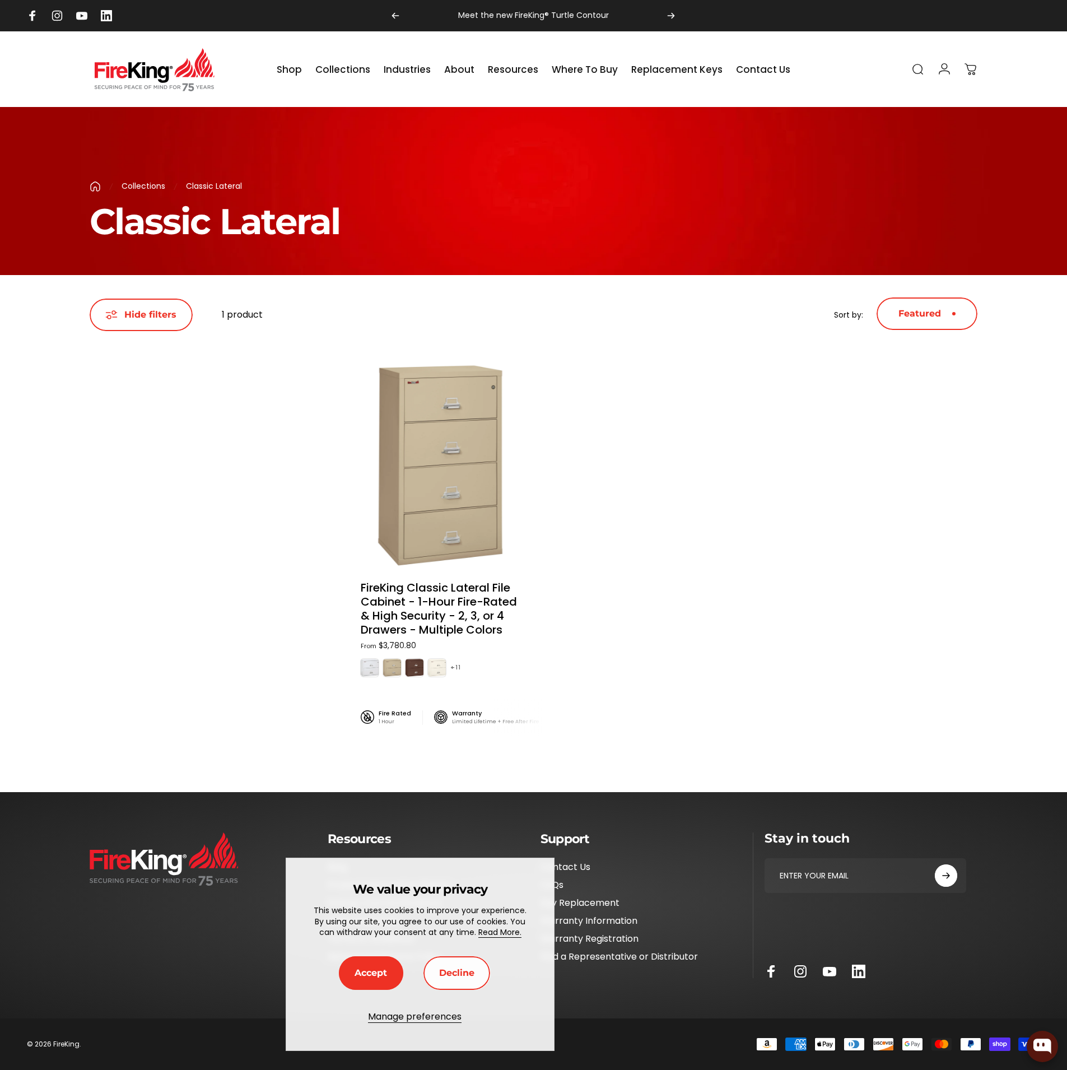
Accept (371, 972)
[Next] (671, 15)
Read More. (499, 932)
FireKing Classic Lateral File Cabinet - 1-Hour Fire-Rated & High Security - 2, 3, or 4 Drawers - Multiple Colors (439, 609)
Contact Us (565, 867)
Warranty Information (589, 921)
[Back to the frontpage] (95, 186)
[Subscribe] (946, 875)
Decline (456, 972)
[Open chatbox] (1042, 1046)
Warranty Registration (590, 939)
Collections (143, 186)
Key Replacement (580, 903)
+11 (455, 667)
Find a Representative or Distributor (619, 956)
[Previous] (395, 15)
